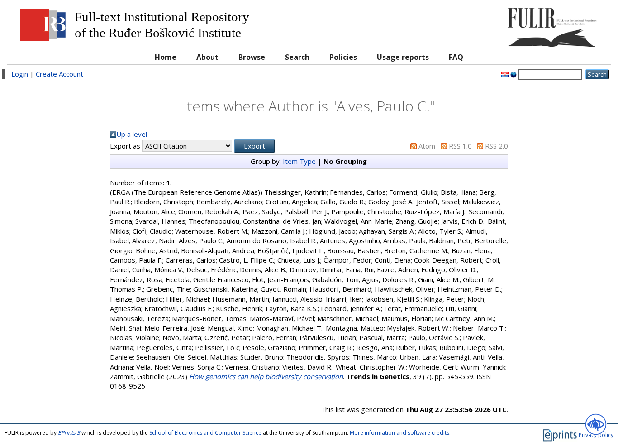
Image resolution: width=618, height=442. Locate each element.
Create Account (59, 73)
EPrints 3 (69, 433)
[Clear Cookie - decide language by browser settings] (513, 73)
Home (165, 57)
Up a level (131, 134)
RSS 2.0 (496, 145)
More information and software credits (399, 433)
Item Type (299, 161)
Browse (251, 57)
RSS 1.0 (460, 145)
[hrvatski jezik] (505, 73)
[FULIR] (531, 24)
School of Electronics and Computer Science (205, 433)
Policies (343, 57)
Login (19, 73)
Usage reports (403, 57)
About (207, 57)
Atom (426, 145)
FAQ (456, 57)
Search (297, 57)
